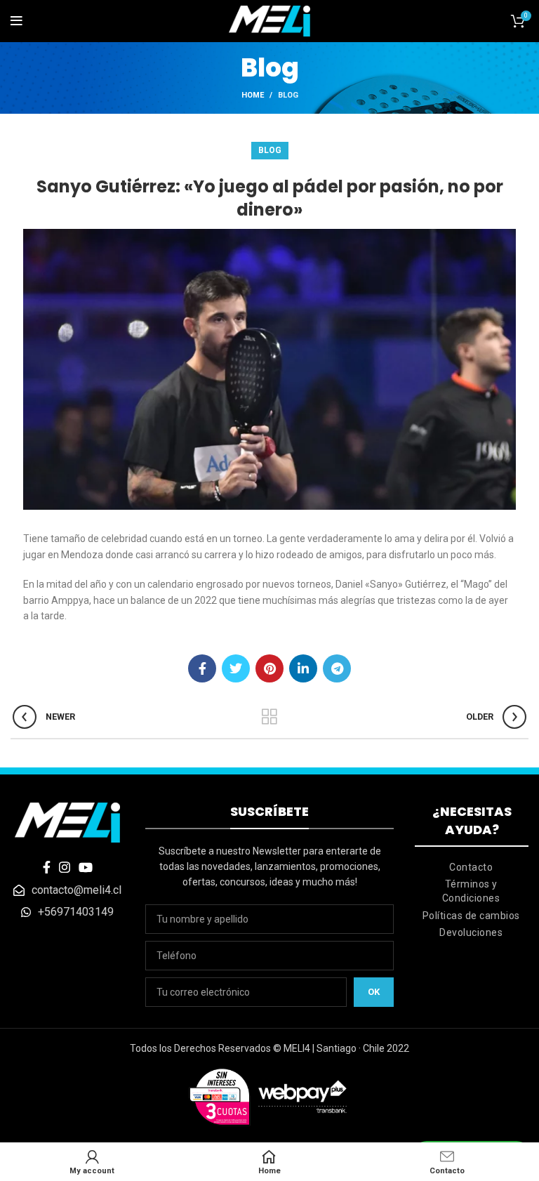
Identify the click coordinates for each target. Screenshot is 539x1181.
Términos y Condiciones (471, 891)
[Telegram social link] (337, 668)
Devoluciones (471, 932)
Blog (288, 95)
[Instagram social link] (64, 867)
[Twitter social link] (236, 668)
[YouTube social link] (85, 867)
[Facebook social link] (202, 668)
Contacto (471, 867)
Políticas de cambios (471, 915)
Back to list (270, 716)
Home (252, 95)
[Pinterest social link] (269, 668)
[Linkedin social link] (303, 668)
